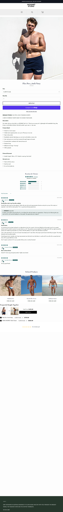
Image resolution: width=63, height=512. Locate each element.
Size (4, 88)
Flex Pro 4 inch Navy (7, 317)
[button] (23, 181)
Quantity (5, 96)
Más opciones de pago (31, 111)
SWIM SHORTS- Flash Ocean (9, 320)
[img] (4, 198)
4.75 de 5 (35, 177)
